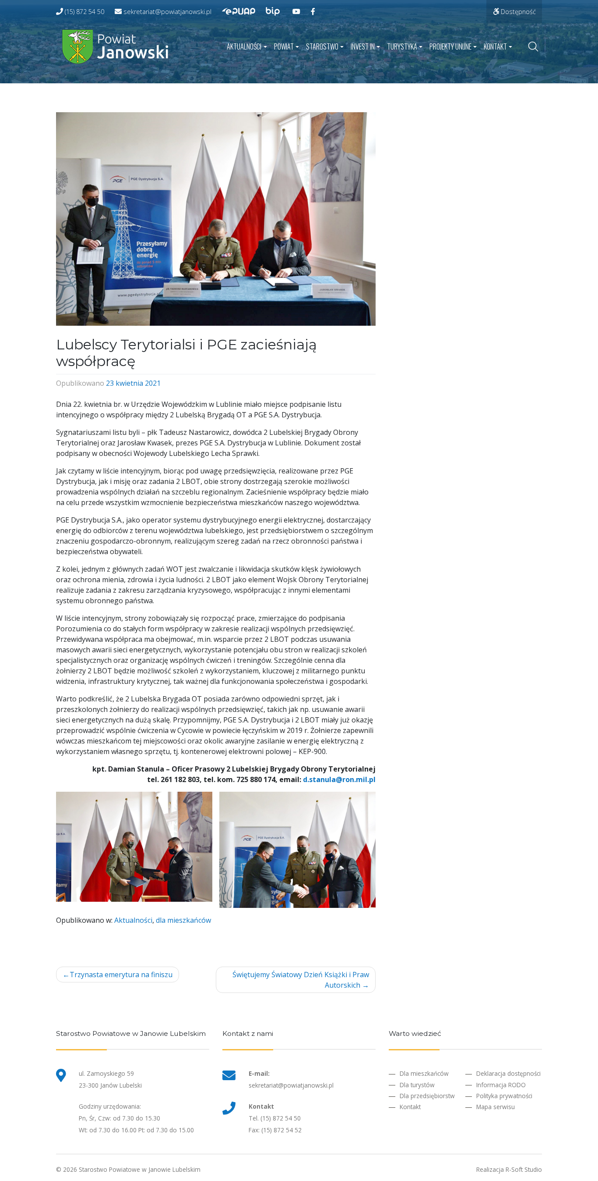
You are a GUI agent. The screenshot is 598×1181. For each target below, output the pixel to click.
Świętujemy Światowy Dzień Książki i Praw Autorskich (300, 980)
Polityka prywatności (504, 1096)
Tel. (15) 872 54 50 (275, 1118)
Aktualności (244, 46)
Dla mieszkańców (424, 1073)
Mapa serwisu (495, 1107)
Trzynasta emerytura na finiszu (121, 974)
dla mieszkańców (183, 920)
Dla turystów (417, 1085)
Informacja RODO (501, 1085)
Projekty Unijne (450, 46)
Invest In (363, 46)
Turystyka (402, 46)
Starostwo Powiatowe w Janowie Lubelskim (140, 1169)
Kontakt (495, 46)
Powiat (284, 46)
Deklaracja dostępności (508, 1073)
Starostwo (322, 46)
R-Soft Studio (524, 1169)
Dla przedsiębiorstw (427, 1096)
